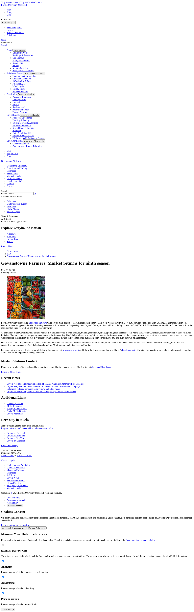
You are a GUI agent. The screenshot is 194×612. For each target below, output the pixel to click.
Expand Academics (26, 94)
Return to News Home (11, 372)
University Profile (20, 53)
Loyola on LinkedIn (16, 441)
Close (3, 40)
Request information (10, 428)
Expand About (19, 50)
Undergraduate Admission (24, 76)
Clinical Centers (14, 483)
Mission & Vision (20, 68)
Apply (9, 12)
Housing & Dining (20, 120)
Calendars (11, 171)
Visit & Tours (18, 89)
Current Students (14, 178)
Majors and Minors (15, 470)
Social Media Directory (17, 411)
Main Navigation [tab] (14, 27)
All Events (11, 236)
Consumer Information (17, 500)
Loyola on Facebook (16, 433)
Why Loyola (18, 86)
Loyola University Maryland (14, 5)
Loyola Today (13, 239)
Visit (9, 9)
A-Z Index (11, 475)
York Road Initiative (38, 323)
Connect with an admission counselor (36, 428)
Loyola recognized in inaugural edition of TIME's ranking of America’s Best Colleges (45, 384)
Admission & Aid (15, 73)
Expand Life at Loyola (30, 115)
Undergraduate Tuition (17, 204)
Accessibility (12, 503)
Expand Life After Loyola (34, 141)
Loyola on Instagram (16, 435)
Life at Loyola (13, 115)
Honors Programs (20, 112)
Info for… (8, 19)
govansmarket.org (71, 350)
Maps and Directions (16, 480)
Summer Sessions (20, 91)
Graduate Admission (21, 78)
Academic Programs (21, 97)
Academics (12, 94)
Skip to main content (10, 2)
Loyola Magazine (15, 413)
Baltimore (16, 130)
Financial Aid (18, 84)
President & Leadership (23, 70)
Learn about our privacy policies (15, 525)
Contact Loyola (8, 460)
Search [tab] (10, 30)
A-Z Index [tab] (11, 35)
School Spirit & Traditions (24, 128)
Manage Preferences (36, 528)
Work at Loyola (14, 176)
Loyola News (7, 246)
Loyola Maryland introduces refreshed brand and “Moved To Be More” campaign (43, 386)
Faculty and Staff (14, 181)
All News (11, 234)
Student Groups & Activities (25, 123)
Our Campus (18, 58)
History (15, 65)
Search (4, 45)
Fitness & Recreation (21, 125)
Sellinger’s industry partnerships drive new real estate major (33, 389)
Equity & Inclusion (21, 60)
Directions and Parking (17, 168)
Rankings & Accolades (22, 55)
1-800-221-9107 (24, 455)
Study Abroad (18, 107)
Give (9, 15)
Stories (10, 241)
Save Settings (8, 609)
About (9, 50)
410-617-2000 (7, 455)
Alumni (10, 183)
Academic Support (20, 109)
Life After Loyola (15, 141)
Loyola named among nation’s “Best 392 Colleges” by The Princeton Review (41, 391)
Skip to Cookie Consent (31, 2)
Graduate (16, 102)
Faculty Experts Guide (17, 408)
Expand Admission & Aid (34, 73)
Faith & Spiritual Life (22, 133)
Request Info (12, 153)
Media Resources (14, 406)
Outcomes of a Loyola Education (27, 146)
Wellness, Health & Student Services (28, 138)
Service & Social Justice (23, 135)
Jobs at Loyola (13, 211)
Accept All (6, 528)
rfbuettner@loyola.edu (101, 367)
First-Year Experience (22, 118)
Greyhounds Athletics (11, 161)
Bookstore (11, 206)
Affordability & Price (22, 81)
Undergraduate (19, 99)
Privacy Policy (13, 497)
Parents (10, 186)
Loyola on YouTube (16, 438)
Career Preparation (20, 143)
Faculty (15, 104)
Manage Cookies (15, 506)
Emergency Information (17, 485)
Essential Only (19, 528)
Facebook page (129, 350)
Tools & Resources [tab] (15, 32)
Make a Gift (12, 173)
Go (35, 193)
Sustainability (18, 63)
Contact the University (17, 166)
